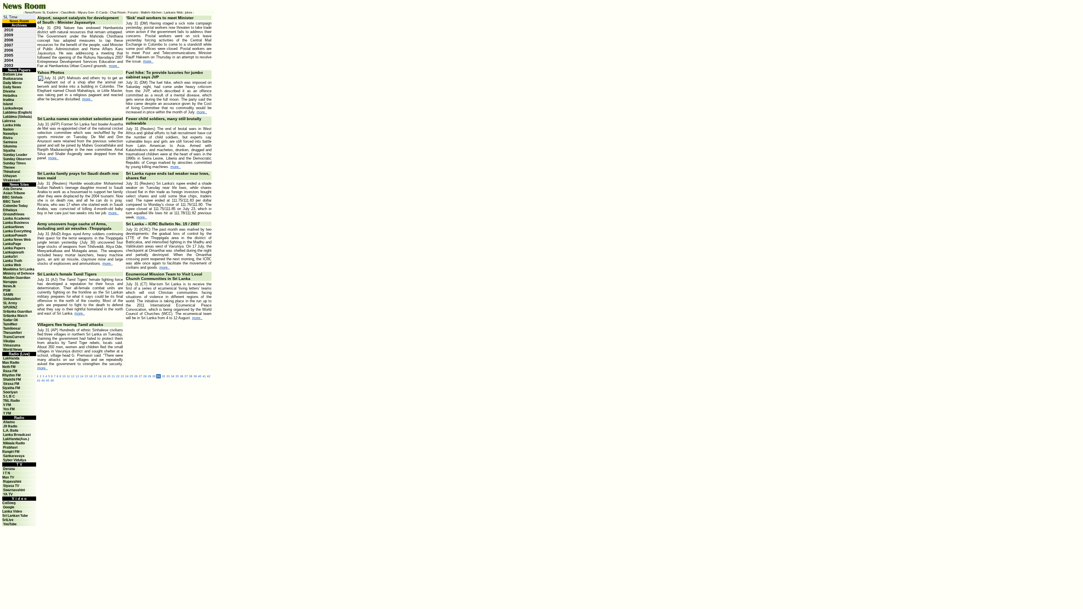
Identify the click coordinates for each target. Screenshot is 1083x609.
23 (122, 376)
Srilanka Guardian (17, 312)
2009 (8, 35)
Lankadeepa (13, 108)
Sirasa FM (11, 384)
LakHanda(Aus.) (16, 439)
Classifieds (68, 12)
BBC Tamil (11, 202)
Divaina (9, 91)
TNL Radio (11, 401)
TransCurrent (14, 337)
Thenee (9, 167)
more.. (114, 66)
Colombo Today (15, 206)
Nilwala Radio (14, 443)
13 (77, 376)
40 (199, 376)
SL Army (10, 303)
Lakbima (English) (17, 112)
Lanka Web (12, 265)
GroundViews (14, 214)
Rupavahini (12, 482)
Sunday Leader (15, 155)
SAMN (8, 295)
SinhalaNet (12, 299)
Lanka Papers (14, 248)
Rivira (8, 138)
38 (190, 376)
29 (149, 376)
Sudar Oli (10, 320)
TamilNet (10, 324)
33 (168, 376)
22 (118, 376)
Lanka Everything (17, 231)
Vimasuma (11, 345)
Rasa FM (10, 371)
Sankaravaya (14, 456)
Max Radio (10, 363)
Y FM (7, 413)
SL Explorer (50, 12)
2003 (8, 65)
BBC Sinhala (12, 197)
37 (186, 376)
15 (86, 376)
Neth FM (9, 367)
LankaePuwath (15, 235)
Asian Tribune (14, 193)
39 (195, 376)
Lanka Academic (16, 218)
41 (204, 376)
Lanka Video (12, 511)
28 (145, 376)
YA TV (8, 494)
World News (12, 350)
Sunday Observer (17, 159)
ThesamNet (12, 333)
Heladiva (10, 96)
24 (127, 376)
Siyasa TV (11, 486)
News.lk (9, 286)
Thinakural (11, 172)
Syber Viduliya (14, 460)
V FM (7, 405)
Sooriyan (10, 392)
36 (181, 376)
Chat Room (118, 12)
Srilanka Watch (15, 316)
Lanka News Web (17, 240)
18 (100, 376)
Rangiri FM (10, 452)
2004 (8, 60)
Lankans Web (173, 12)
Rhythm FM (11, 375)
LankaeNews (13, 227)
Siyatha (9, 151)
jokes (188, 12)
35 (177, 376)
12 (72, 376)
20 (109, 376)
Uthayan (10, 176)
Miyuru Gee (86, 12)
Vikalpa (9, 341)
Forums (133, 12)
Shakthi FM (12, 379)
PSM (6, 290)
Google (8, 507)
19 (104, 376)
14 (81, 376)
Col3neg (9, 503)
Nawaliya (10, 134)
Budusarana (13, 79)
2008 (8, 40)
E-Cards (102, 12)
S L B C (9, 396)
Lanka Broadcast (17, 435)
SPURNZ (10, 307)
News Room (19, 21)
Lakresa (9, 121)
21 (113, 376)
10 (64, 376)
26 (136, 376)
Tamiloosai (11, 328)
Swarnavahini (14, 490)
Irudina (8, 100)
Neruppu (10, 282)
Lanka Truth (12, 261)
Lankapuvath (13, 252)
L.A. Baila (10, 431)
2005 (8, 55)
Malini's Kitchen (151, 12)
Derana (8, 469)
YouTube (10, 524)
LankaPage (12, 244)
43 (38, 380)
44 (43, 380)
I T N (6, 473)
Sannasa (10, 142)
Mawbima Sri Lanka (18, 269)
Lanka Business (16, 223)
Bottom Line (13, 74)
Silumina (10, 146)
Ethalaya (10, 210)
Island (8, 104)
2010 (8, 30)
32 (163, 376)
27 (140, 376)
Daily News (12, 87)
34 (172, 376)
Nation (8, 129)
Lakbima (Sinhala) (17, 117)
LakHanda (11, 358)
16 (91, 376)
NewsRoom (33, 12)
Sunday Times (14, 163)
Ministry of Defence (18, 273)
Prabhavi (10, 447)
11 (68, 376)
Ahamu (9, 422)
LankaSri (10, 257)
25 (131, 376)
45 (47, 380)
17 (95, 376)
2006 (8, 50)
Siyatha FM (11, 388)
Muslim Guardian (16, 278)
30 (154, 376)
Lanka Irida (12, 125)
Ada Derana (12, 189)
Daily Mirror (12, 83)
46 (52, 380)
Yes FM (9, 409)
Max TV (8, 477)
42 (208, 376)
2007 (8, 45)
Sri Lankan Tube (15, 516)
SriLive (8, 520)
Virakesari (11, 180)
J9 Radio (10, 426)
